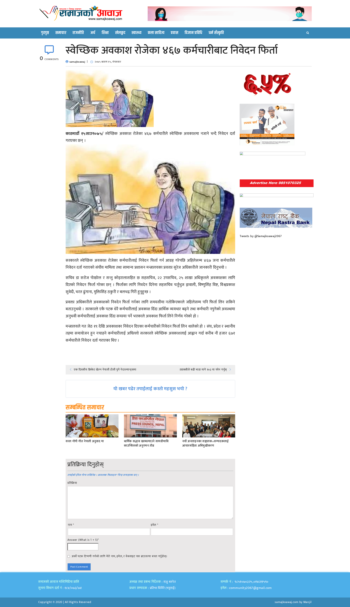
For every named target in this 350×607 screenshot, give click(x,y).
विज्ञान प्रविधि (193, 33)
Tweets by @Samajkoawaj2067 (261, 236)
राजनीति (78, 33)
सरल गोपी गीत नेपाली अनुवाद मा (85, 441)
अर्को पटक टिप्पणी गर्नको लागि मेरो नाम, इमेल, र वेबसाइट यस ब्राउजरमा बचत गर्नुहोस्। (119, 556)
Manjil (307, 602)
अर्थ (92, 33)
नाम (71, 525)
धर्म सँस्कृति (216, 33)
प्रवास (174, 33)
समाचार (60, 33)
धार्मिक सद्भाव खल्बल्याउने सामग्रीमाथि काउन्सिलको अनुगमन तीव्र (146, 443)
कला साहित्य (156, 33)
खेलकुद (120, 33)
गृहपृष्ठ (45, 33)
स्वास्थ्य (136, 33)
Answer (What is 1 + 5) (83, 540)
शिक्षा (105, 33)
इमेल (154, 525)
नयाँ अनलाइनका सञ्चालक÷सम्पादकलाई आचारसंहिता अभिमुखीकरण (205, 443)
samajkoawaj (77, 62)
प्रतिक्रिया (72, 483)
